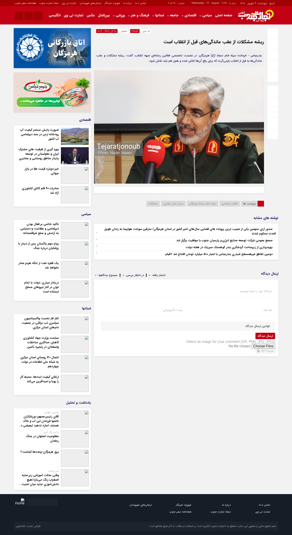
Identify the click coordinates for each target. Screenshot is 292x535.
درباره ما (127, 3)
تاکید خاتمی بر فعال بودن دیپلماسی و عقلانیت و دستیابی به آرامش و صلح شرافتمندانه (39, 228)
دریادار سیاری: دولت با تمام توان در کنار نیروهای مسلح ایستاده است (41, 287)
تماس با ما (140, 3)
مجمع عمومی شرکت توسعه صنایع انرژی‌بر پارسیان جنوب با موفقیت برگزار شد (224, 240)
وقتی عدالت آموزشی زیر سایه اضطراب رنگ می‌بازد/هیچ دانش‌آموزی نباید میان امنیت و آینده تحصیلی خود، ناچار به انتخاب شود (39, 484)
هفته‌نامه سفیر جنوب (25, 3)
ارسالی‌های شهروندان (90, 3)
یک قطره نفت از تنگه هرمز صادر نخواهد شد (38, 265)
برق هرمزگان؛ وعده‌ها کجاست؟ (40, 452)
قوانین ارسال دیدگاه (257, 326)
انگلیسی (54, 15)
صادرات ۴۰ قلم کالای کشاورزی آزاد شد (40, 190)
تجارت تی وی (69, 3)
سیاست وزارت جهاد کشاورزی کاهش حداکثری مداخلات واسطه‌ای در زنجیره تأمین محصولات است (41, 345)
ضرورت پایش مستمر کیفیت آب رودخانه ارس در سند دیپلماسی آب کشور (39, 134)
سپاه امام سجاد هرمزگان (202, 203)
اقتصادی (190, 15)
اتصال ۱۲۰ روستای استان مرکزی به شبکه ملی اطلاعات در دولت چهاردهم (39, 362)
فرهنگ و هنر (140, 15)
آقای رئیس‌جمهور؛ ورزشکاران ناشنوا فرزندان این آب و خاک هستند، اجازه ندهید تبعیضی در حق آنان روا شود (39, 423)
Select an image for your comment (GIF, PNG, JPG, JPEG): (230, 342)
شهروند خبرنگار (112, 3)
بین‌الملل (104, 15)
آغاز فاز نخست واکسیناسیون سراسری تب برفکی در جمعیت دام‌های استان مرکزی (40, 323)
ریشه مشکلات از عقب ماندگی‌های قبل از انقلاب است (214, 41)
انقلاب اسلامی (230, 203)
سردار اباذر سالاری (173, 203)
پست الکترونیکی (173, 310)
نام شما (268, 310)
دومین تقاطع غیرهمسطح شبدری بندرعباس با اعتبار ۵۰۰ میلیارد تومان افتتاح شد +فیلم (219, 254)
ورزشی (120, 15)
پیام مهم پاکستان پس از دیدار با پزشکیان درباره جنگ (38, 245)
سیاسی (207, 15)
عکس (91, 15)
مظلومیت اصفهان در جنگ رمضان (42, 438)
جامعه (174, 15)
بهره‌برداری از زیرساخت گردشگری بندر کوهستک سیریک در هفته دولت (229, 247)
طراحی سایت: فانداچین (28, 526)
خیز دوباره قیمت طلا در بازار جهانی (42, 171)
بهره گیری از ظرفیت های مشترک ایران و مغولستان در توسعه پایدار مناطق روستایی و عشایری (38, 154)
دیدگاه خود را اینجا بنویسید (255, 291)
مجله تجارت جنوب (49, 3)
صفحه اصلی (223, 15)
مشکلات (153, 203)
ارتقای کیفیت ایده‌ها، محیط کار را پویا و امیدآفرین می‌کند (39, 379)
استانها (159, 15)
